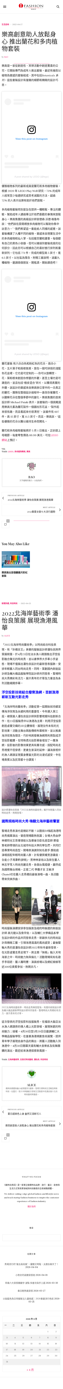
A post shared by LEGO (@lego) (31, 176)
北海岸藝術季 (13, 1059)
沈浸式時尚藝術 (26, 1059)
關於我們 (32, 1206)
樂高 (28, 451)
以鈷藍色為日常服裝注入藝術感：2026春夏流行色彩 (28, 1298)
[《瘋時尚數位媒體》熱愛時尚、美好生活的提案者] (31, 6)
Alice (7, 636)
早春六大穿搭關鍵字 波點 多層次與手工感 (25, 1283)
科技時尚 (13, 603)
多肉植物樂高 (20, 451)
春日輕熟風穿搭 (25, 1290)
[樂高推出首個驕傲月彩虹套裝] (16, 559)
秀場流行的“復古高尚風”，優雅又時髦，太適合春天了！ (32, 1264)
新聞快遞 (5, 603)
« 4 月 (30, 1369)
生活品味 (5, 24)
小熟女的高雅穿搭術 (25, 1275)
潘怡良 (36, 1059)
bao (6, 57)
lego (10, 451)
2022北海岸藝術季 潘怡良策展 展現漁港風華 (30, 620)
